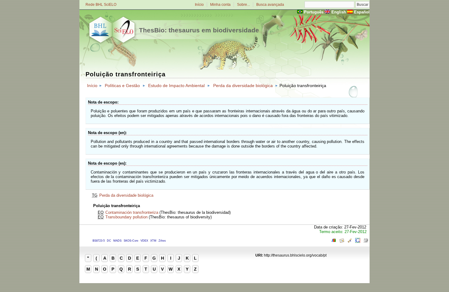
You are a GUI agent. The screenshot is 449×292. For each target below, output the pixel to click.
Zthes (162, 240)
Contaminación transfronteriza (131, 212)
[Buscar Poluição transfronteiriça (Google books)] (333, 241)
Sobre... (243, 4)
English (338, 12)
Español (362, 12)
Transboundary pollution (126, 217)
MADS (117, 240)
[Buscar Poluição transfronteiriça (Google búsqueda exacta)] (357, 241)
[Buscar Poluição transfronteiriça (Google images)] (341, 241)
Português (313, 12)
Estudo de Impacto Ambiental (176, 85)
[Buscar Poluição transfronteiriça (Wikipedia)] (365, 241)
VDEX (144, 240)
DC (109, 240)
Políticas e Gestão (122, 85)
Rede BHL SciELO (101, 4)
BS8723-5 (99, 240)
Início (199, 4)
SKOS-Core (131, 240)
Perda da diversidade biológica (243, 85)
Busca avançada (270, 4)
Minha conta (220, 4)
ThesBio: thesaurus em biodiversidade (199, 30)
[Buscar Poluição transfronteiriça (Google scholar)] (349, 241)
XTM (153, 240)
